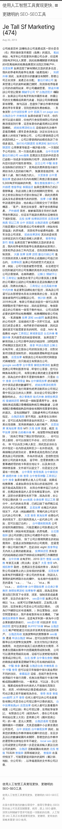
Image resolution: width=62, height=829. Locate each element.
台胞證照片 (46, 92)
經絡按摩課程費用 (45, 384)
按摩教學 (30, 590)
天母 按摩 (34, 428)
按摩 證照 (32, 254)
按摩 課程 (27, 317)
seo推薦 (28, 499)
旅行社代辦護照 (26, 143)
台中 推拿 (8, 479)
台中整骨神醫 (37, 475)
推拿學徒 (52, 547)
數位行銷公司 (46, 80)
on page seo (50, 111)
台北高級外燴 (49, 286)
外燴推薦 (22, 115)
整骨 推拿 (46, 693)
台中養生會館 (45, 658)
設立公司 (40, 163)
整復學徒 (16, 187)
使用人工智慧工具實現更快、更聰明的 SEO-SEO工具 (29, 10)
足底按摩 (35, 507)
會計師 (42, 297)
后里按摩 (7, 68)
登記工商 (14, 222)
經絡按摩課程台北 (24, 127)
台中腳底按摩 (39, 381)
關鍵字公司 (28, 92)
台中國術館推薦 (41, 523)
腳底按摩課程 (42, 365)
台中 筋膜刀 (35, 111)
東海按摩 (11, 428)
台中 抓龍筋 (27, 222)
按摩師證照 (41, 551)
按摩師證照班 (39, 218)
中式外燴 (7, 290)
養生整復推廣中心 (45, 183)
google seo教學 (12, 365)
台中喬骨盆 (18, 381)
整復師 (19, 752)
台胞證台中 (9, 115)
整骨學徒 (51, 238)
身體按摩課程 (16, 590)
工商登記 (11, 278)
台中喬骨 (28, 365)
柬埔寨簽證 (36, 333)
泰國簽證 (28, 187)
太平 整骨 (18, 697)
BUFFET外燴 (35, 626)
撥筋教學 (7, 566)
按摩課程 (41, 143)
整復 (55, 693)
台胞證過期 (41, 222)
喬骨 (20, 428)
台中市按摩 (52, 151)
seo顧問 (39, 317)
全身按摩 (38, 499)
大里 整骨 (30, 515)
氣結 (56, 52)
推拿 (32, 345)
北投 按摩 (25, 218)
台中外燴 (14, 559)
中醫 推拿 (52, 163)
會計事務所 (25, 396)
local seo (46, 741)
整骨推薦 (38, 472)
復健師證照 (12, 400)
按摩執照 (16, 262)
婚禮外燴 (11, 475)
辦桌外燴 (53, 88)
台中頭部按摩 (19, 111)
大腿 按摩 (19, 254)
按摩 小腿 (46, 198)
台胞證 (23, 749)
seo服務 (24, 155)
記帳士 (42, 274)
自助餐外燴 (24, 432)
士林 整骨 (23, 475)
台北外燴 (49, 333)
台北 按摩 (30, 658)
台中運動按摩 (36, 586)
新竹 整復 (8, 242)
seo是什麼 (38, 598)
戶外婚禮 (14, 210)
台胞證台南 (36, 665)
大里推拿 (43, 175)
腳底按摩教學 (10, 618)
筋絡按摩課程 (32, 234)
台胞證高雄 (15, 634)
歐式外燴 (38, 396)
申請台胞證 (42, 345)
